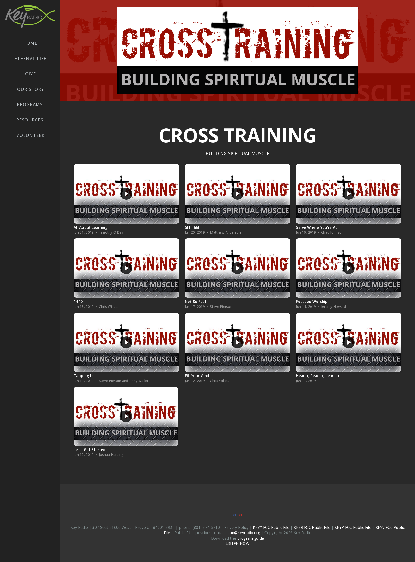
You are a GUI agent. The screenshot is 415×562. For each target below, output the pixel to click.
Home (30, 43)
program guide (250, 538)
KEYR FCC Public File (312, 527)
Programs (30, 104)
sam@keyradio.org (243, 532)
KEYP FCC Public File (353, 527)
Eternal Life (30, 58)
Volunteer (30, 135)
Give (30, 74)
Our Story (30, 89)
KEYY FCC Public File (271, 527)
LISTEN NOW (237, 543)
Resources (30, 120)
